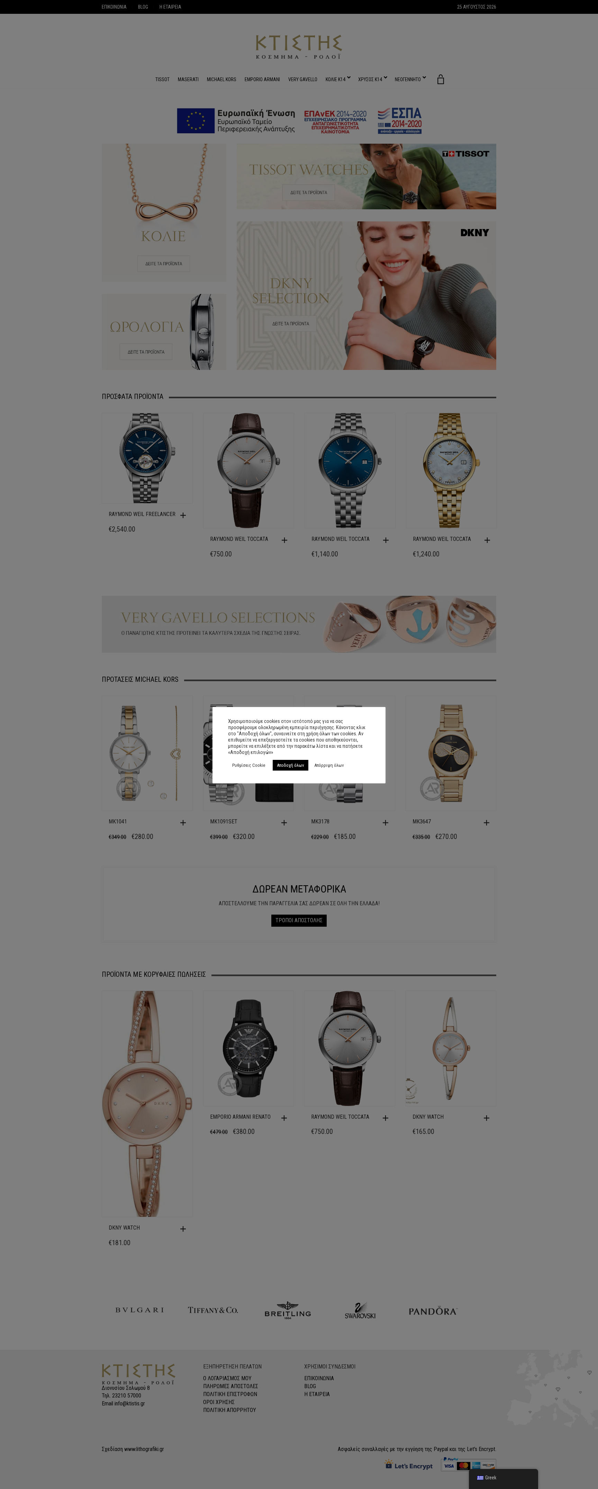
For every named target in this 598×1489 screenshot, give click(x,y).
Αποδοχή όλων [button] (290, 765)
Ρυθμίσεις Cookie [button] (248, 765)
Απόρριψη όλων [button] (329, 765)
